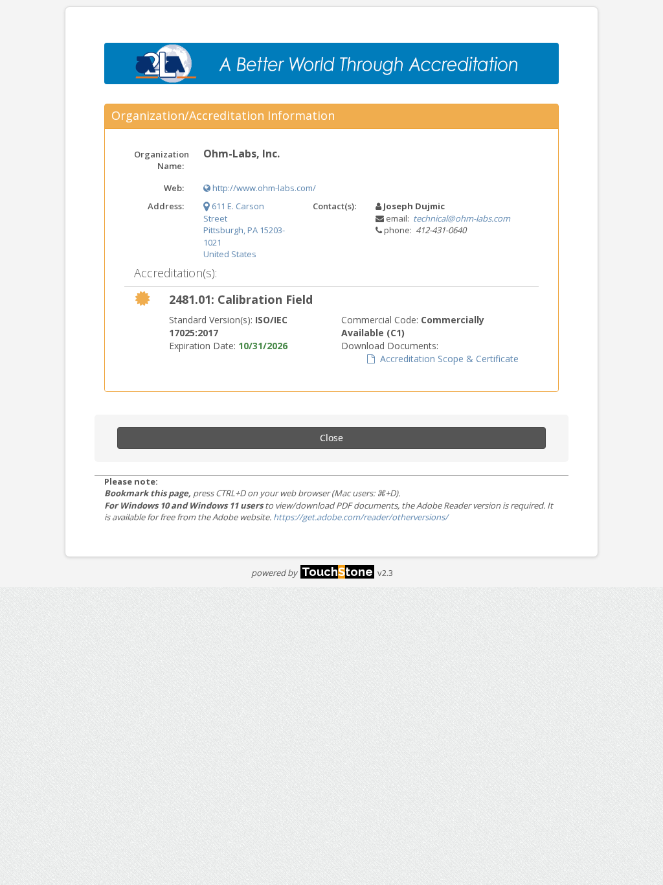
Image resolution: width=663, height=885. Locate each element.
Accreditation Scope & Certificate (447, 358)
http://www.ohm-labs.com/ (263, 188)
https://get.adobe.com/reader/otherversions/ (360, 517)
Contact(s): (334, 206)
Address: (166, 206)
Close (331, 437)
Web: (174, 188)
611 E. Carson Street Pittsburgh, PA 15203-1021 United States (244, 230)
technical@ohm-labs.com (461, 218)
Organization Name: (161, 160)
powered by (312, 573)
